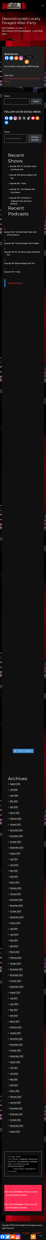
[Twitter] (11, 58)
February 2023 (15, 1027)
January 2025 (15, 894)
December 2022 (16, 1039)
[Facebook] (7, 58)
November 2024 (16, 905)
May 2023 (14, 1010)
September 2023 (16, 987)
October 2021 (15, 1120)
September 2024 (16, 917)
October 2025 (15, 842)
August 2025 (15, 853)
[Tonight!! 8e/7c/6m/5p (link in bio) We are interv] (23, 691)
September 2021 (16, 1126)
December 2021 (16, 1108)
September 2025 (16, 847)
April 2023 (14, 1016)
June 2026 (14, 795)
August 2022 (15, 1062)
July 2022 (14, 1068)
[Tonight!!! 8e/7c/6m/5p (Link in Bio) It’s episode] (23, 491)
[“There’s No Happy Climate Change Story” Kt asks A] (23, 647)
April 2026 (14, 807)
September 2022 (16, 1056)
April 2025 (14, 876)
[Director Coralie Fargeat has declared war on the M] (23, 335)
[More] (27, 62)
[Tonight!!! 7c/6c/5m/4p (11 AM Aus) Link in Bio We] (23, 401)
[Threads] (20, 118)
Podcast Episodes (35, 138)
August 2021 (15, 1131)
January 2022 (15, 1102)
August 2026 (15, 784)
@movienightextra (15, 283)
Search (7, 96)
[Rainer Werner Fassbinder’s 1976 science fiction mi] (23, 580)
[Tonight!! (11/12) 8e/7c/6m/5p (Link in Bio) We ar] (23, 736)
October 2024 (15, 911)
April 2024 (14, 946)
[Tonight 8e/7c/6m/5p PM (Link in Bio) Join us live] (23, 312)
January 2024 (15, 963)
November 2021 (16, 1114)
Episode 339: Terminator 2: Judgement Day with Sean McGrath (21, 201)
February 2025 (15, 888)
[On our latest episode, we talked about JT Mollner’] (23, 446)
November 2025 (16, 836)
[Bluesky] (6, 123)
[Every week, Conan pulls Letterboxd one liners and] (23, 357)
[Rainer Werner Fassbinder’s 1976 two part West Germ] (23, 557)
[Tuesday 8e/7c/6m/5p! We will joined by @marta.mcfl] (23, 624)
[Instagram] (21, 58)
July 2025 (14, 859)
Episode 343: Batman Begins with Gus (19, 263)
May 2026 (14, 801)
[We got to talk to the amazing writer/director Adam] (23, 669)
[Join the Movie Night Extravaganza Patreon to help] (23, 535)
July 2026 (14, 790)
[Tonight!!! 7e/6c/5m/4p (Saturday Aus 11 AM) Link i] (23, 379)
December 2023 (16, 969)
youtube (25, 1233)
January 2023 (15, 1033)
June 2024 (14, 934)
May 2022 (14, 1079)
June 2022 (14, 1073)
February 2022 (15, 1097)
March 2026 (14, 813)
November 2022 (16, 1044)
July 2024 (14, 929)
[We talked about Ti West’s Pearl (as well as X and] (23, 714)
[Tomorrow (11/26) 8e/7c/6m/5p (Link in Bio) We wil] (23, 513)
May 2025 (14, 871)
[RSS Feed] (37, 118)
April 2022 (14, 1085)
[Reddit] (16, 58)
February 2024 (15, 958)
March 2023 (14, 1021)
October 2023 (15, 981)
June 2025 (14, 865)
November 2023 (16, 975)
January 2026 (15, 824)
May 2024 (14, 940)
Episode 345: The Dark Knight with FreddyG (21, 243)
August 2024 (15, 923)
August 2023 (15, 992)
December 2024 (16, 900)
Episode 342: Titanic (18, 183)
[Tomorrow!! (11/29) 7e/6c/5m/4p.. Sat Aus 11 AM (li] (23, 424)
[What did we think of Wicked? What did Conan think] (23, 468)
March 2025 (14, 882)
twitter (16, 1233)
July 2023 (14, 998)
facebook (6, 1233)
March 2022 (14, 1091)
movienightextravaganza (16, 31)
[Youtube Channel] (33, 118)
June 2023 (14, 1004)
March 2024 (14, 952)
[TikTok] (29, 118)
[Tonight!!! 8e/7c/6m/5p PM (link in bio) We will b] (23, 602)
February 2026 (15, 819)
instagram (36, 1233)
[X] (24, 118)
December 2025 (16, 830)
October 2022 (15, 1050)
